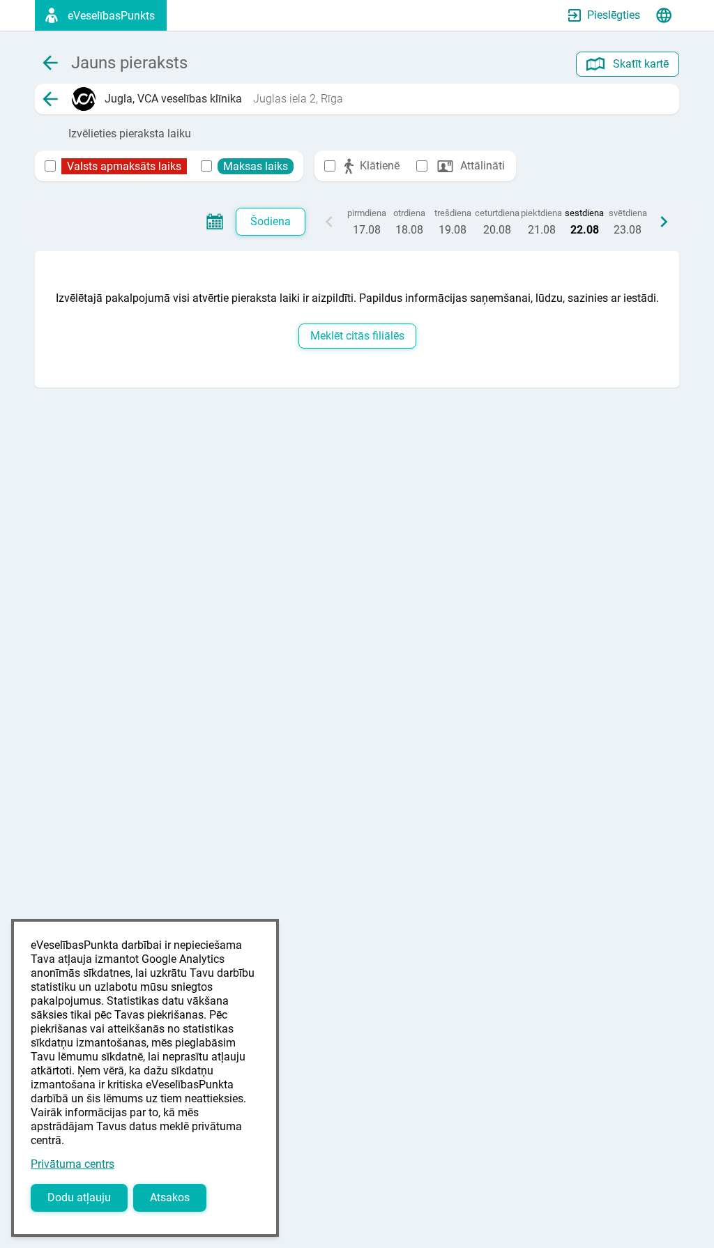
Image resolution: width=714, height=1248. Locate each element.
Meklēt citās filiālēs (357, 335)
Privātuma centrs (72, 1164)
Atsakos (170, 1197)
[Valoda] (663, 15)
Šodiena (270, 221)
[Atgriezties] (50, 99)
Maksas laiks (255, 166)
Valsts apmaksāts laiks (124, 166)
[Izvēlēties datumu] (214, 221)
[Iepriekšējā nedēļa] (329, 221)
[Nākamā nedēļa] (663, 221)
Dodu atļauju (79, 1197)
